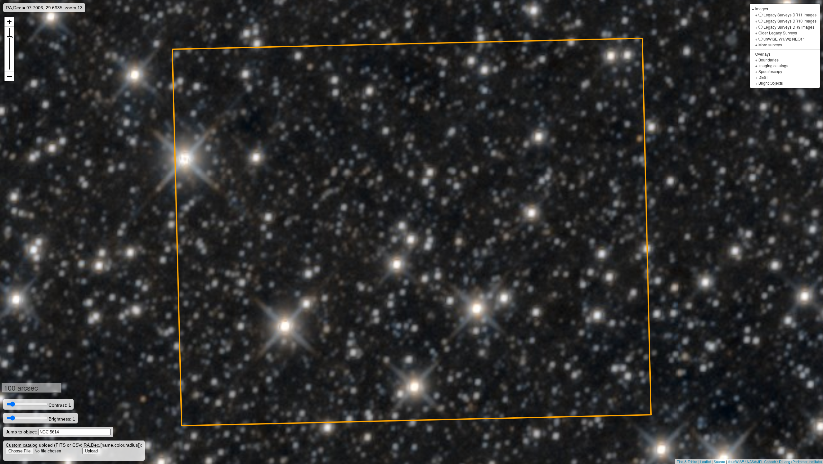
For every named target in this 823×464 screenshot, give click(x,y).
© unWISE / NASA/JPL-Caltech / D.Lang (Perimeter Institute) (775, 461)
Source (719, 461)
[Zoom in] (9, 22)
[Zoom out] (9, 76)
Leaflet (705, 461)
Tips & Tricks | (688, 461)
